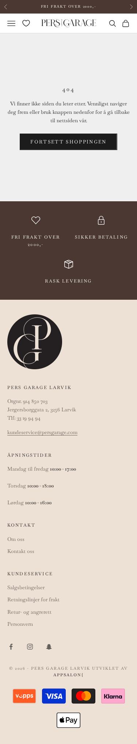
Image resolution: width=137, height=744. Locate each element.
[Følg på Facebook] (11, 646)
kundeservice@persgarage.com (42, 432)
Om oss (15, 539)
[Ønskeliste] (26, 23)
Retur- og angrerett (29, 612)
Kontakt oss (20, 551)
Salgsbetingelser (26, 587)
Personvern (20, 624)
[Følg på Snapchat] (49, 646)
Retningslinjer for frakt (33, 599)
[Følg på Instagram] (30, 646)
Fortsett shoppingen (68, 142)
